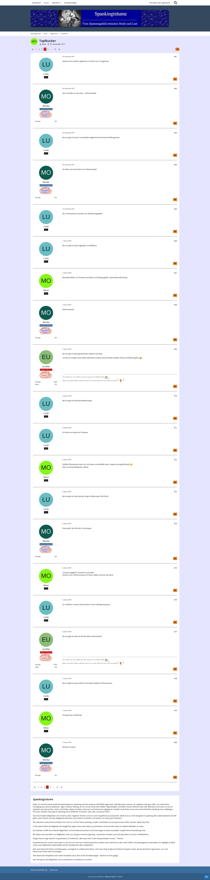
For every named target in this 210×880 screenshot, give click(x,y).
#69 (175, 349)
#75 (175, 568)
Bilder (37, 384)
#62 (175, 88)
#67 (175, 273)
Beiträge (37, 121)
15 (55, 49)
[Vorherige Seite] (33, 49)
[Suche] (175, 2)
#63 (175, 133)
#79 (175, 710)
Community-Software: (105, 877)
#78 (175, 678)
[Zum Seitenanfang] (206, 877)
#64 (175, 165)
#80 (175, 742)
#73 (175, 492)
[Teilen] (177, 49)
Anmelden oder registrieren (159, 3)
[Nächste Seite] (59, 49)
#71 (175, 428)
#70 (175, 396)
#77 (175, 632)
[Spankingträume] (105, 18)
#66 (175, 241)
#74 (175, 523)
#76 (175, 600)
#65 (175, 209)
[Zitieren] (175, 79)
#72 (175, 460)
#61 (175, 56)
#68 (175, 305)
